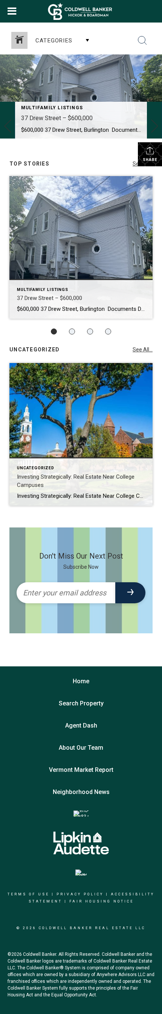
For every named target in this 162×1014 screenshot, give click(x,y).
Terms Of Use (28, 894)
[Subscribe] (130, 592)
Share (150, 160)
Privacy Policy (80, 894)
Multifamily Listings (52, 107)
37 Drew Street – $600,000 (57, 118)
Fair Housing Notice (101, 901)
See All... (143, 350)
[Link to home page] (81, 11)
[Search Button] (142, 40)
